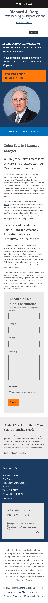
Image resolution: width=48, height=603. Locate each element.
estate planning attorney (27, 248)
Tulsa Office (8, 498)
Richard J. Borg (18, 588)
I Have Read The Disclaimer (24, 392)
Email (12, 324)
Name (11, 310)
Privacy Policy (34, 592)
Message (13, 351)
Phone (11, 338)
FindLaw (41, 596)
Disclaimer (12, 386)
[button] (24, 131)
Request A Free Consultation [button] (15, 76)
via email (18, 448)
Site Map (22, 592)
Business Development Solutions (19, 596)
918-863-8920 (24, 22)
